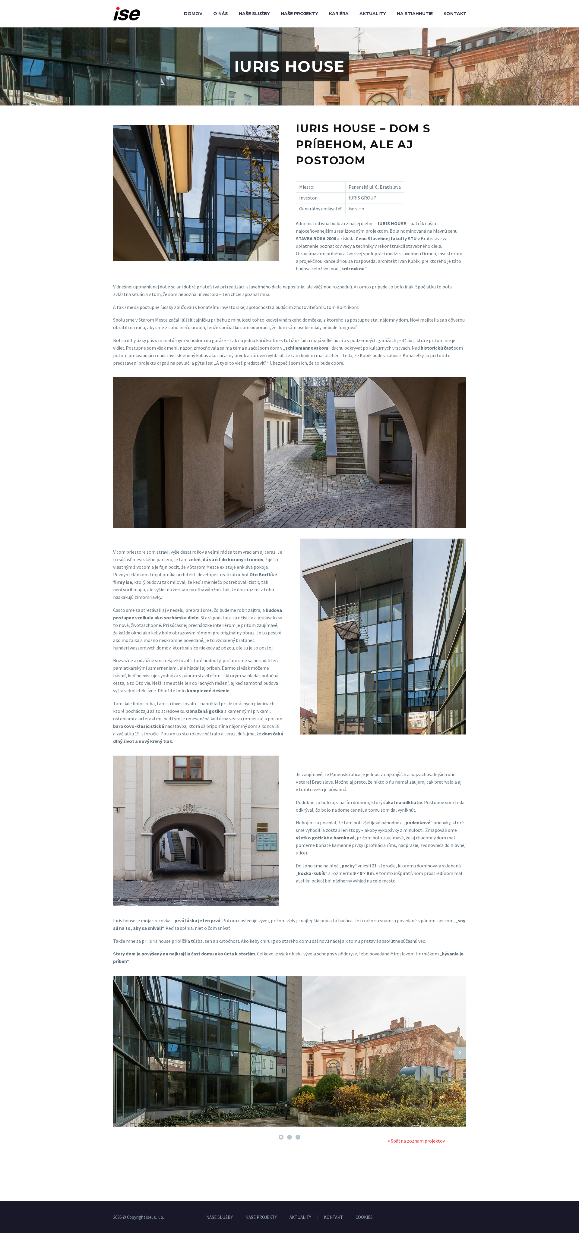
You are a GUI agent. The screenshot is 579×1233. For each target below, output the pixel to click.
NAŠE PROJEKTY (261, 1217)
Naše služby (254, 13)
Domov (193, 13)
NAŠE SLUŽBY (219, 1217)
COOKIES (364, 1217)
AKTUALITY (300, 1217)
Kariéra (339, 13)
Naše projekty (299, 13)
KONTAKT (333, 1217)
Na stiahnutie (415, 13)
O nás (220, 13)
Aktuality (372, 13)
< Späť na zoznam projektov (416, 1141)
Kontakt (455, 13)
